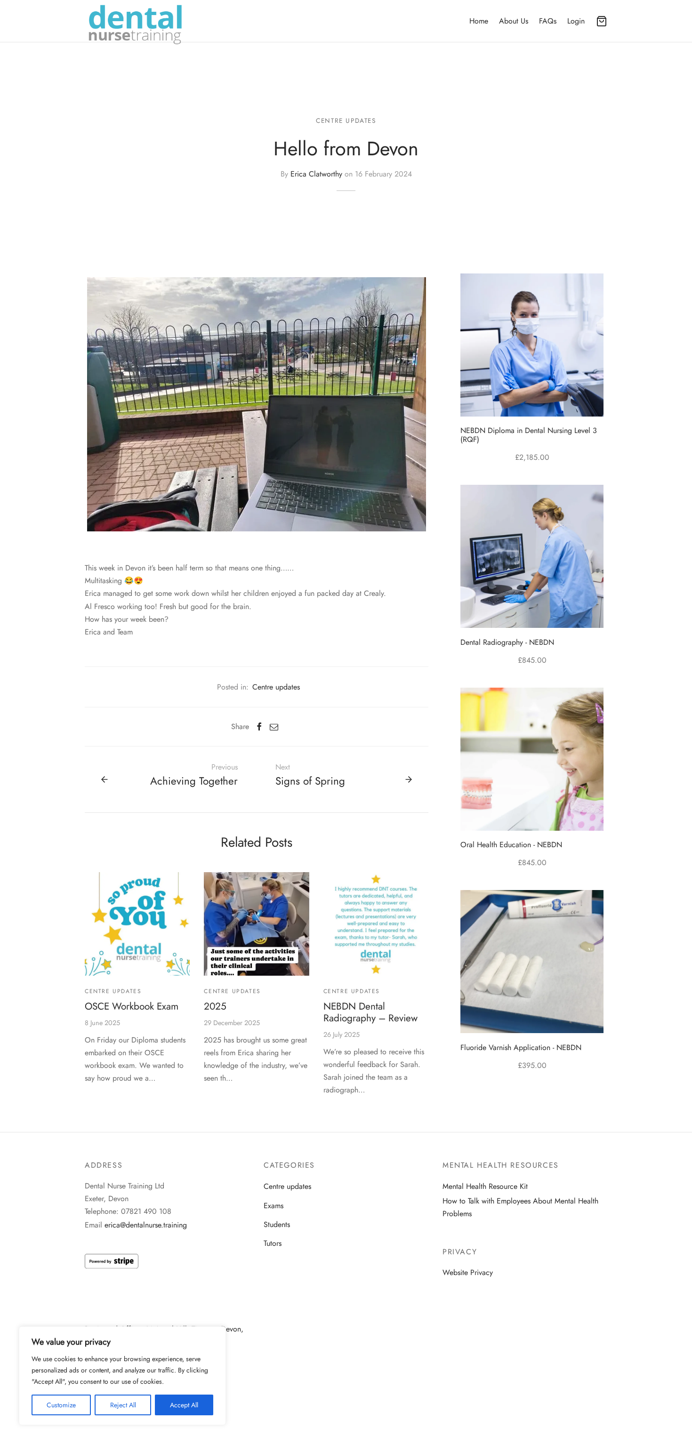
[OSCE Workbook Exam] (137, 924)
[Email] (274, 727)
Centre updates (346, 120)
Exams (273, 1205)
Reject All (123, 1405)
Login (576, 21)
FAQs (547, 21)
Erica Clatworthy (316, 173)
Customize (61, 1405)
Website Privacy (468, 1272)
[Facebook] (259, 727)
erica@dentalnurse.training (146, 1224)
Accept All (184, 1405)
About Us (513, 21)
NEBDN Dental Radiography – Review (370, 1012)
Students (277, 1224)
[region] (122, 1375)
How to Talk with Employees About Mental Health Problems (520, 1207)
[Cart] (601, 21)
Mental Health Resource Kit (485, 1186)
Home (478, 21)
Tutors (273, 1243)
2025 (215, 1006)
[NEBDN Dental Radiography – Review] (375, 924)
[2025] (256, 924)
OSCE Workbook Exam (131, 1006)
